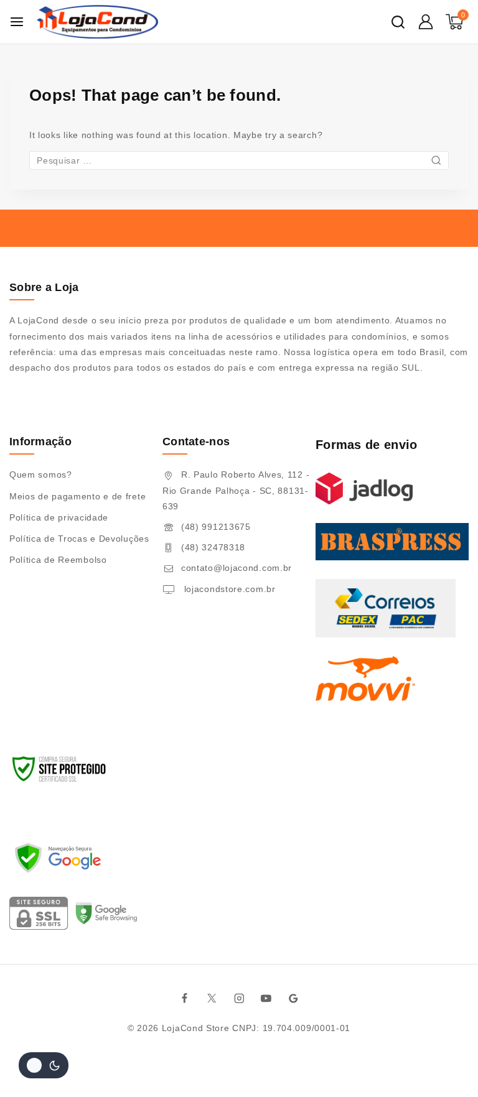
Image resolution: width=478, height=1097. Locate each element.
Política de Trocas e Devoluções (79, 539)
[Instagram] (239, 998)
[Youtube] (266, 998)
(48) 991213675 (216, 527)
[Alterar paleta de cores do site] (43, 1065)
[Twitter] (212, 998)
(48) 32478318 (213, 547)
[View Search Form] (398, 22)
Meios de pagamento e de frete (77, 496)
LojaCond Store (196, 1028)
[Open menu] (16, 21)
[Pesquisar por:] (239, 160)
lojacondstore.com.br (228, 589)
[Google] (293, 998)
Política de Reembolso (58, 560)
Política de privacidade (58, 517)
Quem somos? (40, 474)
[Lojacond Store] (97, 22)
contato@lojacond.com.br (236, 568)
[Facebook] (184, 998)
